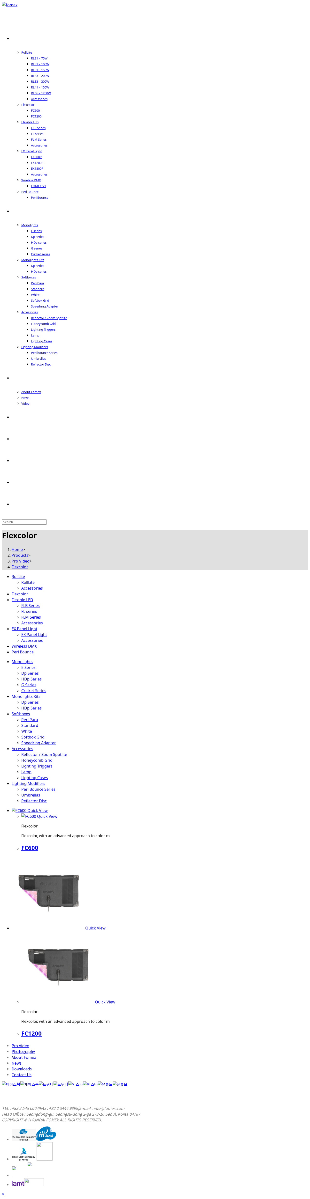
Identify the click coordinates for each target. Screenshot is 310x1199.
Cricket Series (33, 690)
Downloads (22, 1069)
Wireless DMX (24, 646)
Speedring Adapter (38, 743)
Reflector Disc (34, 801)
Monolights (22, 661)
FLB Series (30, 605)
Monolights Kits (26, 696)
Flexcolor (20, 594)
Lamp (26, 772)
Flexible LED (22, 599)
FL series (29, 611)
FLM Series (31, 617)
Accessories (32, 588)
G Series (28, 684)
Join (22, 482)
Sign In (25, 460)
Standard (29, 725)
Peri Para (29, 719)
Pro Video (20, 1045)
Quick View (37, 810)
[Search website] (19, 504)
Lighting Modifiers (28, 783)
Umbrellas (30, 795)
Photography (23, 1051)
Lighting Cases (34, 777)
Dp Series (30, 673)
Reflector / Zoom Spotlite (44, 754)
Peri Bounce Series (38, 789)
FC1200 (31, 1033)
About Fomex (24, 1057)
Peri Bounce (23, 652)
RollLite (18, 576)
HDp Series (31, 679)
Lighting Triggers (37, 766)
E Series (28, 667)
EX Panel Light (24, 628)
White (26, 731)
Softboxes (21, 713)
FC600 (29, 848)
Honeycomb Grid (37, 760)
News (17, 1063)
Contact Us (21, 1074)
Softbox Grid (33, 737)
